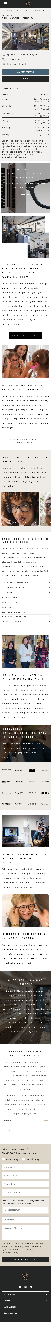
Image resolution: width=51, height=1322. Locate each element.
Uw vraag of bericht (13, 1228)
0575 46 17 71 (13, 59)
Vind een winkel (14, 11)
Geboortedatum (12, 1209)
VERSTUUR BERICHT (25, 1259)
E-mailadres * (10, 1184)
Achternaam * (10, 1175)
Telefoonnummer (12, 1192)
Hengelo (25, 11)
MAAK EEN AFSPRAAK (25, 72)
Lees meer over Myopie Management (25, 440)
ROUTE (25, 79)
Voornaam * (9, 1167)
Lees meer (25, 194)
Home (4, 11)
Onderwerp (9, 1219)
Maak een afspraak (25, 335)
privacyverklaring (10, 1252)
